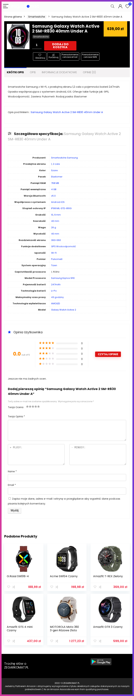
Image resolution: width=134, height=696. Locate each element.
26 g (53, 227)
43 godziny (57, 297)
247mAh (56, 284)
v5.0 (53, 195)
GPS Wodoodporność (63, 246)
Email (12, 485)
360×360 (56, 240)
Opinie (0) (89, 72)
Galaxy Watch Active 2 (63, 309)
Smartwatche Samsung (64, 157)
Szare (54, 170)
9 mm (57, 214)
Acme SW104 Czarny (64, 576)
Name (12, 471)
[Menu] (6, 6)
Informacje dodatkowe (59, 72)
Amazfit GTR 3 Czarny (108, 627)
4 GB (53, 189)
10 (52, 214)
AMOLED (55, 303)
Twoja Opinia (16, 416)
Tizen (54, 265)
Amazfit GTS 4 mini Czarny (19, 628)
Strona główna (13, 16)
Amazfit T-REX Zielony (108, 576)
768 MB (55, 183)
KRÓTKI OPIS (15, 72)
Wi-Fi (54, 252)
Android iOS (58, 202)
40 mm (55, 221)
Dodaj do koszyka (60, 45)
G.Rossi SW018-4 (18, 576)
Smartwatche (36, 16)
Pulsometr (57, 259)
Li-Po (54, 290)
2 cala (56, 164)
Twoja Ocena (15, 407)
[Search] (112, 6)
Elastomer (56, 176)
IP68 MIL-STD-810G (61, 208)
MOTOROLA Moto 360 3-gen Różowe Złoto (64, 628)
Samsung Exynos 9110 (63, 278)
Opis (33, 72)
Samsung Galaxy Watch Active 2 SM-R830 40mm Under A (67, 112)
